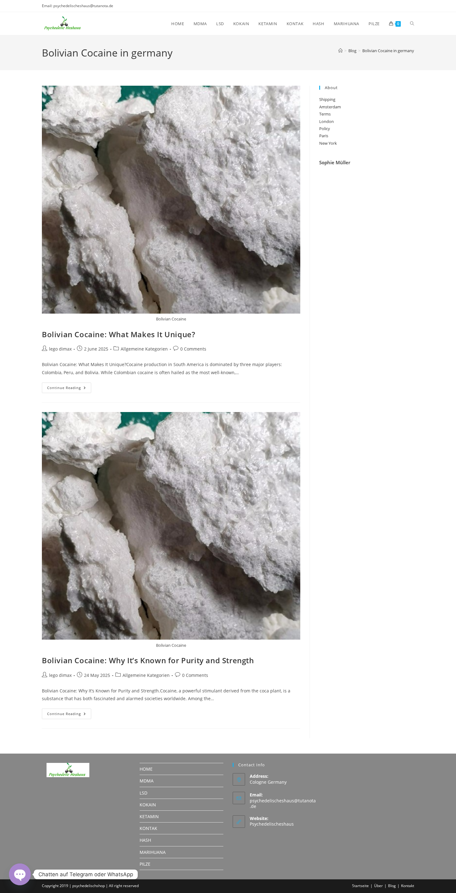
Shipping (327, 99)
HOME (146, 769)
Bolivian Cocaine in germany (388, 50)
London (326, 121)
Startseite (360, 885)
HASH (145, 840)
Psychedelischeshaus (272, 824)
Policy (324, 128)
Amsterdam (330, 107)
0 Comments (193, 349)
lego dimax (60, 349)
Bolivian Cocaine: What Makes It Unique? (118, 334)
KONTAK (148, 828)
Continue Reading (69, 389)
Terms (325, 114)
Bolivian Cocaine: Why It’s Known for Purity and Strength (148, 660)
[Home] (340, 50)
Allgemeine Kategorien (144, 349)
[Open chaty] (20, 874)
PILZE (145, 864)
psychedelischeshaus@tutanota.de (283, 803)
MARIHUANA (153, 852)
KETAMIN (149, 816)
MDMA (147, 781)
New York (328, 143)
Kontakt (407, 885)
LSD (143, 793)
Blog (392, 885)
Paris (323, 135)
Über (378, 885)
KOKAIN (148, 805)
